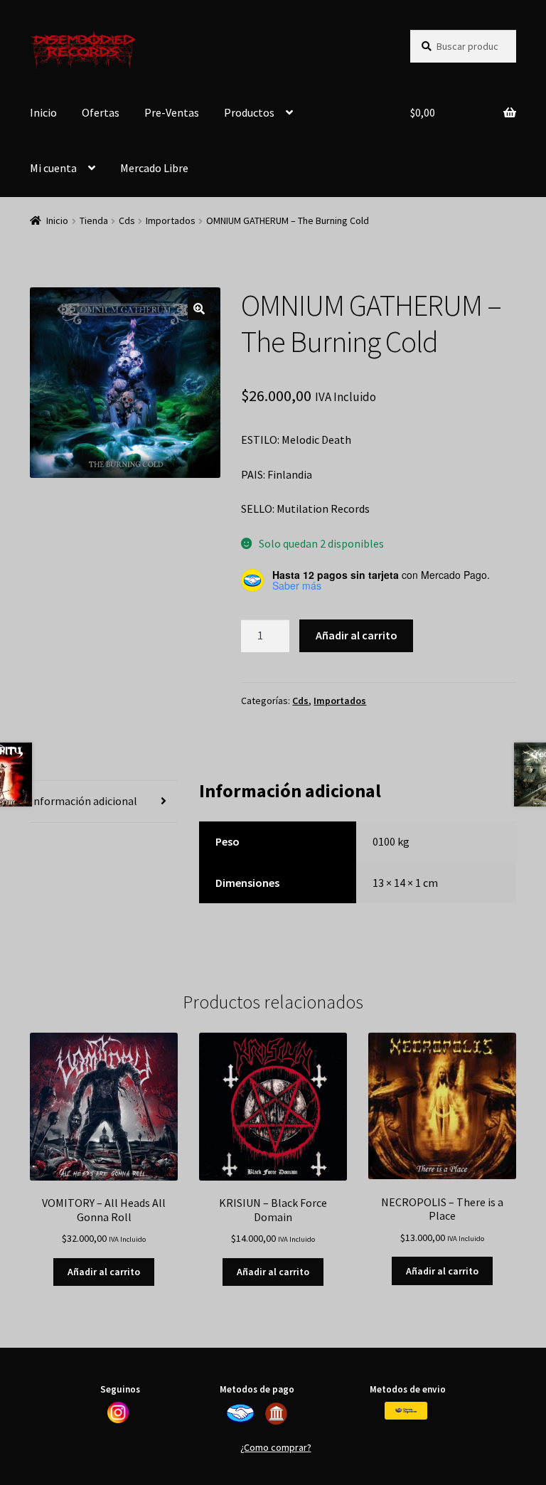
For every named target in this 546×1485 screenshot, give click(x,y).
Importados (171, 220)
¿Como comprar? (275, 1447)
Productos (249, 112)
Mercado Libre (154, 168)
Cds (127, 220)
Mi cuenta (53, 168)
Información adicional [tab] (83, 801)
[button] (199, 308)
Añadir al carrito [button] (104, 1271)
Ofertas (100, 112)
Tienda (94, 220)
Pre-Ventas (171, 112)
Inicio (43, 112)
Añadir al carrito (356, 635)
